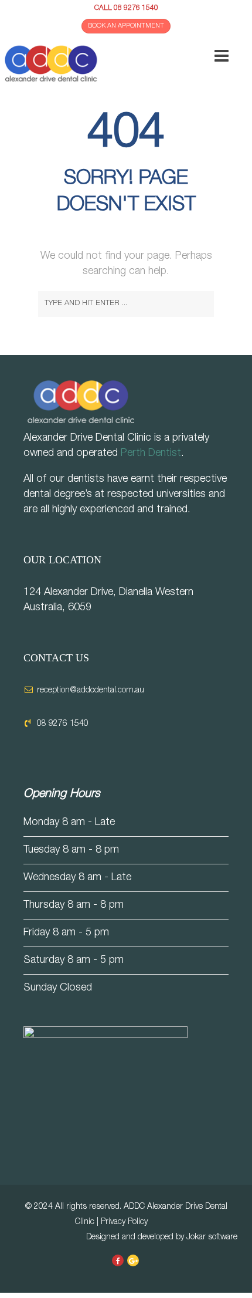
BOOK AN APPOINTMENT (126, 26)
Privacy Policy (124, 1222)
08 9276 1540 (136, 8)
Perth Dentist (151, 453)
